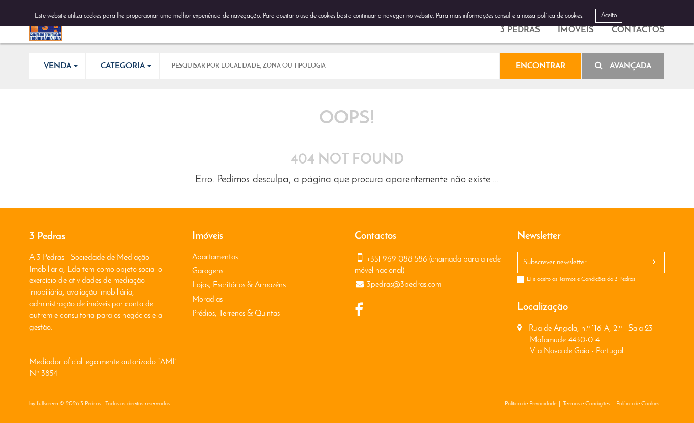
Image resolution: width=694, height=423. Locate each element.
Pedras (520, 30)
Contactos (638, 30)
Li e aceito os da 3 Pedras (581, 279)
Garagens (207, 271)
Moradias (207, 300)
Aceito (609, 15)
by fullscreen (43, 404)
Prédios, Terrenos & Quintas (236, 314)
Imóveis (576, 30)
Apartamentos (215, 257)
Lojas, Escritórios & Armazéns (239, 285)
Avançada (629, 66)
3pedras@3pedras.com (404, 285)
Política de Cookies (637, 404)
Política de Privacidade (530, 404)
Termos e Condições (582, 279)
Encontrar (540, 66)
